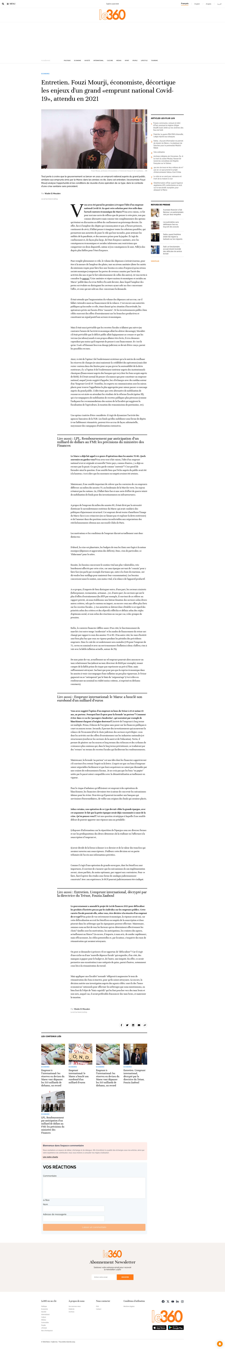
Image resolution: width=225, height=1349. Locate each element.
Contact (98, 1309)
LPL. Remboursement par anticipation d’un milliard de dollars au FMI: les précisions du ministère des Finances (100, 442)
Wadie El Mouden (53, 193)
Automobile (45, 1322)
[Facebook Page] (163, 1301)
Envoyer (125, 1277)
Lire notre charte (50, 1157)
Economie (77, 60)
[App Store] (159, 1327)
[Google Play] (176, 1327)
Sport (127, 60)
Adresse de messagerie (54, 1214)
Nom (45, 1204)
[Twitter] (168, 1301)
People (135, 60)
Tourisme (154, 60)
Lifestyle (144, 60)
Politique (67, 60)
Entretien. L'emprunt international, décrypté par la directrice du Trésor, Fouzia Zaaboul (102, 894)
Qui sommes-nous (75, 1306)
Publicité (71, 1309)
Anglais (208, 4)
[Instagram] (182, 1301)
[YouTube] (172, 1301)
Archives (71, 1312)
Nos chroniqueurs (47, 1330)
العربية (219, 4)
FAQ (97, 1306)
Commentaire (50, 1176)
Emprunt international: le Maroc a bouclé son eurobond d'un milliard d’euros (99, 699)
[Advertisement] (112, 40)
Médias (118, 60)
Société (87, 60)
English (197, 4)
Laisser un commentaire (94, 1227)
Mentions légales (129, 1306)
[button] (220, 1344)
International (98, 60)
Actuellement (45, 60)
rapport (85, 278)
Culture (110, 60)
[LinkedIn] (177, 1301)
